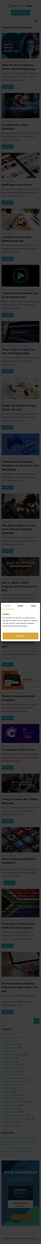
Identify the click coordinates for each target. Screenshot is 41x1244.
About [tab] (33, 606)
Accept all (20, 636)
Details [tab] (20, 606)
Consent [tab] (7, 606)
